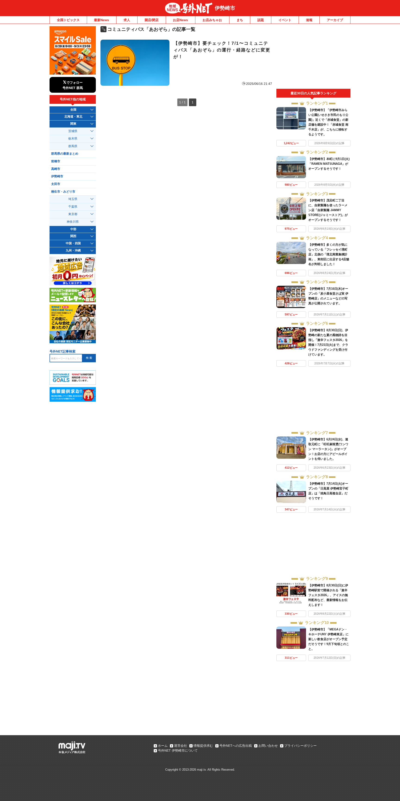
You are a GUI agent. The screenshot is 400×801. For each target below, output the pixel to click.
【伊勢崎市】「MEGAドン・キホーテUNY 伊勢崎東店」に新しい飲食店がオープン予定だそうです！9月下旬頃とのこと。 (328, 639)
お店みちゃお (212, 20)
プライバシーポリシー (300, 745)
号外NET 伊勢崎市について (178, 750)
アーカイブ (335, 20)
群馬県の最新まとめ (64, 153)
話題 (260, 20)
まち (240, 20)
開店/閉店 (152, 20)
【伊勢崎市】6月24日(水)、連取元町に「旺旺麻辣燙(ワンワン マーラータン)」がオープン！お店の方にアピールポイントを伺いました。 (328, 449)
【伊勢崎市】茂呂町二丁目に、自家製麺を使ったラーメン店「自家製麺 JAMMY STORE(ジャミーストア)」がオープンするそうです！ (328, 210)
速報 (309, 20)
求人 (127, 20)
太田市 (55, 184)
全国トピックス (68, 20)
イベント (284, 20)
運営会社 (180, 745)
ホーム (163, 745)
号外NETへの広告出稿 (235, 745)
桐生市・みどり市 (63, 191)
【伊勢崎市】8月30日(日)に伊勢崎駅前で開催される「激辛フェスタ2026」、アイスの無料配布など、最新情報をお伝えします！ (328, 595)
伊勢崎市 (225, 8)
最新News (101, 20)
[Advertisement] (313, 57)
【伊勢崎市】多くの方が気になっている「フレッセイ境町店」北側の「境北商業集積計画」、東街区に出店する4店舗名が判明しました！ (328, 254)
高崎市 (55, 169)
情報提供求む (203, 745)
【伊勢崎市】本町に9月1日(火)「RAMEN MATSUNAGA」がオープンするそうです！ (329, 163)
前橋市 (55, 161)
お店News (180, 20)
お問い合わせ (268, 745)
